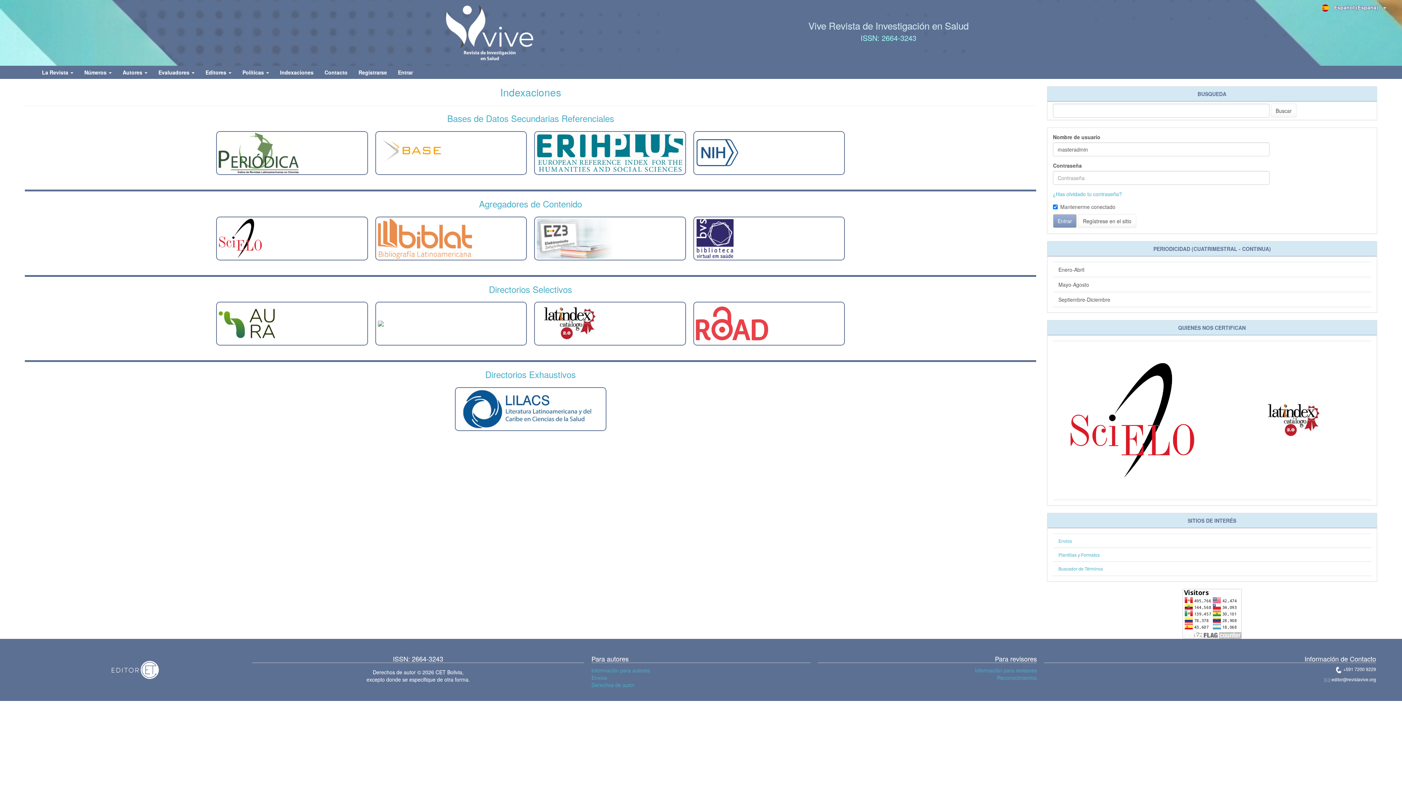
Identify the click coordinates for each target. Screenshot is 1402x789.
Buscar (1284, 110)
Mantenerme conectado (1087, 206)
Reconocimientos (1017, 677)
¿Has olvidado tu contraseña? (1087, 194)
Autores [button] (133, 72)
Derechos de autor (613, 685)
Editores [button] (217, 72)
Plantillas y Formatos (1079, 555)
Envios (1065, 541)
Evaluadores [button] (174, 72)
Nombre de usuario (1076, 137)
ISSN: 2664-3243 (888, 38)
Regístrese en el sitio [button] (1107, 221)
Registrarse (373, 72)
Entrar (405, 72)
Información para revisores (1006, 670)
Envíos (599, 677)
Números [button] (96, 72)
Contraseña (1067, 165)
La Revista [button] (56, 72)
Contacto (336, 72)
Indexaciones (297, 72)
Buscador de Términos (1080, 568)
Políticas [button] (253, 72)
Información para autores (620, 670)
